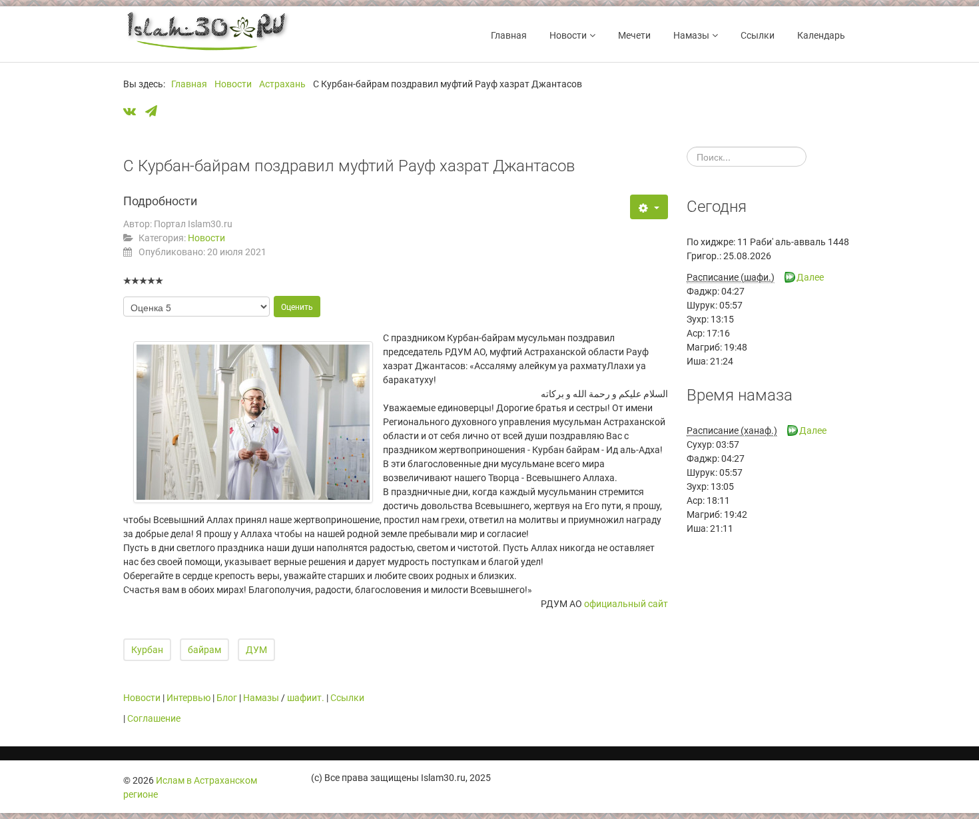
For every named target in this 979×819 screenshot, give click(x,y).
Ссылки (758, 35)
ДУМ (256, 649)
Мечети (634, 35)
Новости (568, 35)
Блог (226, 697)
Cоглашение (153, 718)
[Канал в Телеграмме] (154, 112)
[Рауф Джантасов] (253, 422)
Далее (810, 277)
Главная (509, 35)
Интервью (188, 697)
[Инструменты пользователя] (649, 207)
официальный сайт (626, 603)
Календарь (821, 35)
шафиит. (305, 697)
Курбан (147, 649)
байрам (204, 649)
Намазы (691, 35)
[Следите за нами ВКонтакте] (133, 112)
